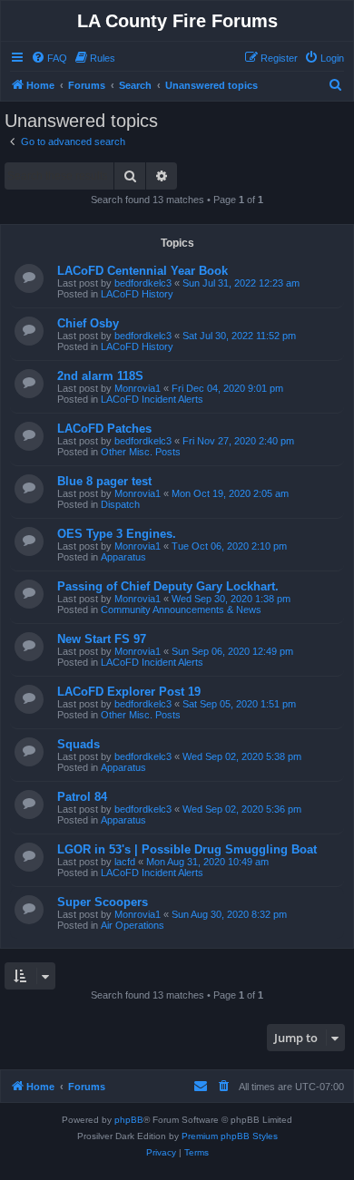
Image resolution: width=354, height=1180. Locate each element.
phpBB (128, 1120)
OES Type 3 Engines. (116, 534)
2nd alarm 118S (100, 376)
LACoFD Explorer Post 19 (129, 691)
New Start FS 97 (101, 639)
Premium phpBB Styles (230, 1136)
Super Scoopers (102, 902)
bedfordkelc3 (143, 283)
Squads (78, 744)
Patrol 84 (82, 797)
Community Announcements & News (181, 609)
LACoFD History (137, 293)
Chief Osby (88, 323)
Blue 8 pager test (104, 481)
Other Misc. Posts (141, 451)
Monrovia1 (137, 388)
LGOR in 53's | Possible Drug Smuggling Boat (187, 849)
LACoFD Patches (104, 428)
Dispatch (120, 504)
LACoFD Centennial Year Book (142, 271)
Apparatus (123, 556)
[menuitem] (49, 58)
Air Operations (132, 925)
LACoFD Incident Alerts (152, 399)
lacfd (124, 861)
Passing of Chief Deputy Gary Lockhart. (168, 586)
